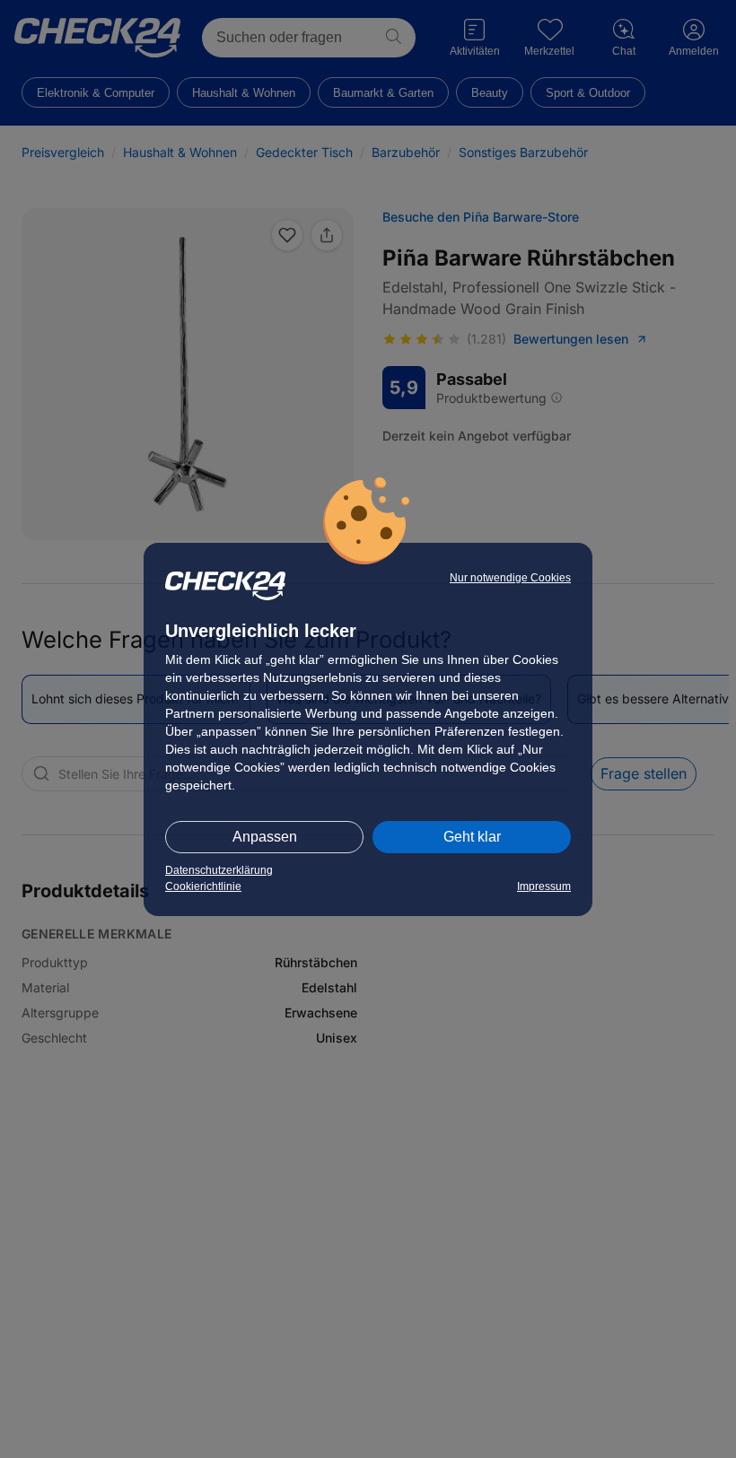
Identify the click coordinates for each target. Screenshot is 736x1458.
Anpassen (264, 836)
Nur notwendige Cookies (510, 578)
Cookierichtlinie (203, 886)
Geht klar (472, 836)
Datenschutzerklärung (219, 870)
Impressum (544, 886)
